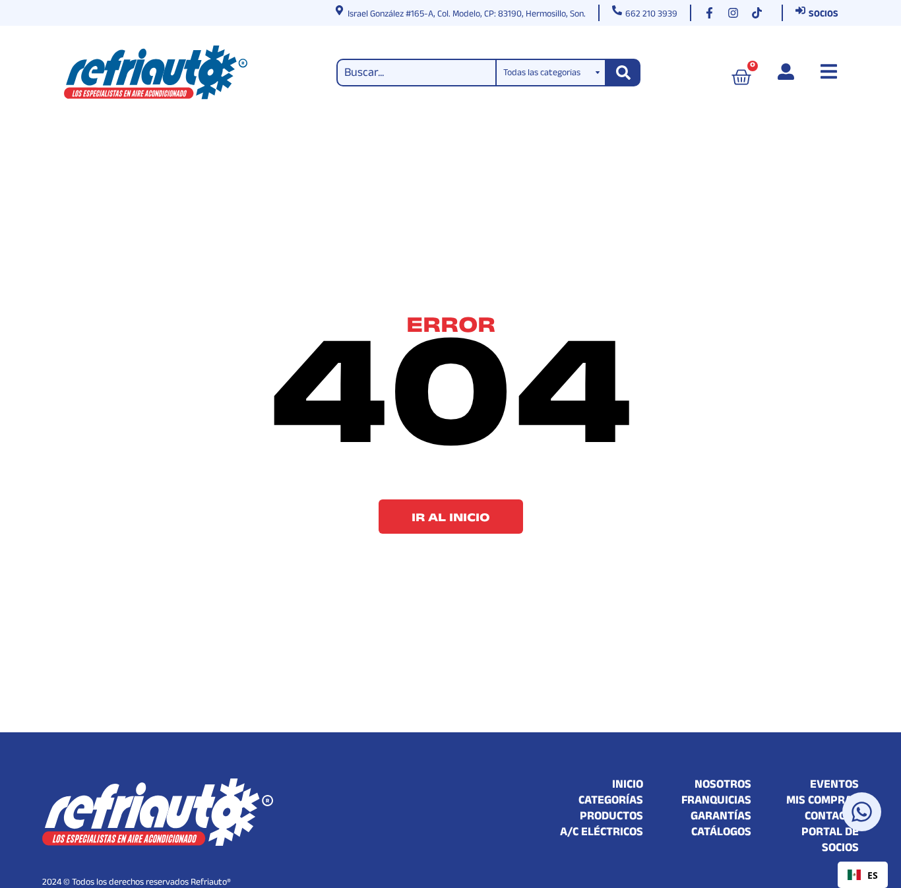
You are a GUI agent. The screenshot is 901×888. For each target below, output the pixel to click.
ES (872, 875)
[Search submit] (623, 72)
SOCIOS (823, 15)
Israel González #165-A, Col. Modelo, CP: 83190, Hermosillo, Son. (467, 15)
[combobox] (863, 875)
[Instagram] (736, 12)
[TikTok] (759, 12)
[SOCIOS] (800, 10)
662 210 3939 (651, 15)
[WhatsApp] (861, 811)
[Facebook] (712, 12)
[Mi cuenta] (786, 71)
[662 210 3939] (617, 10)
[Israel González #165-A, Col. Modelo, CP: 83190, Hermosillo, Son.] (339, 10)
